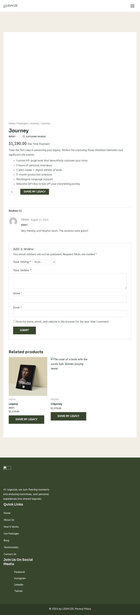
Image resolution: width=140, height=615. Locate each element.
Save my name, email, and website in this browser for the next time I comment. (62, 321)
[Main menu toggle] (132, 6)
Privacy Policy (83, 608)
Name (17, 293)
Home (12, 123)
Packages (22, 123)
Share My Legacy (35, 191)
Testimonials (11, 547)
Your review (22, 270)
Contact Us (10, 554)
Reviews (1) (15, 210)
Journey (34, 123)
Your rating (22, 262)
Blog (6, 540)
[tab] (15, 211)
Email (17, 307)
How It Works (11, 526)
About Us (9, 520)
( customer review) (34, 136)
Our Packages (11, 533)
